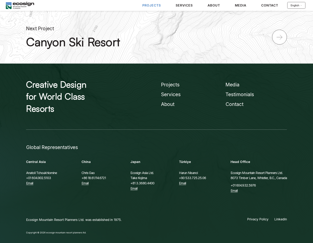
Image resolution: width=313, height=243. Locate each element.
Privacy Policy (257, 219)
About (167, 104)
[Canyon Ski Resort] (279, 37)
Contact (234, 104)
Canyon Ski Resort (73, 41)
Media (232, 84)
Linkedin (280, 219)
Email (29, 183)
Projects (170, 84)
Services (171, 94)
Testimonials (240, 94)
